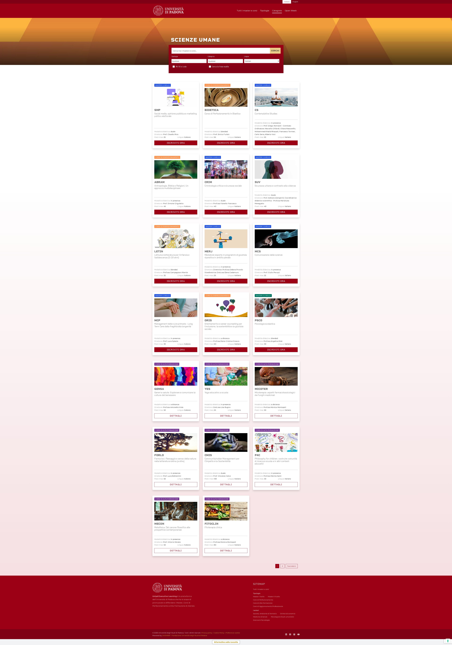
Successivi (291, 566)
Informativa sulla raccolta (226, 642)
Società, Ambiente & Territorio (265, 614)
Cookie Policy (219, 633)
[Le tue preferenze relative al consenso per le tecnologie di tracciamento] (448, 641)
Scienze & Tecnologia (261, 620)
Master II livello (274, 596)
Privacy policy (206, 633)
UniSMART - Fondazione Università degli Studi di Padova (184, 635)
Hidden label (174, 67)
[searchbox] (189, 61)
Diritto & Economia (287, 614)
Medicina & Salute (260, 617)
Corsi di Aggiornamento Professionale (268, 606)
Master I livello (258, 596)
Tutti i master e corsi (261, 589)
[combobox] (189, 61)
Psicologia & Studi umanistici (282, 617)
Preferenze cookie (233, 633)
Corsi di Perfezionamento (263, 600)
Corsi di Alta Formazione (262, 603)
